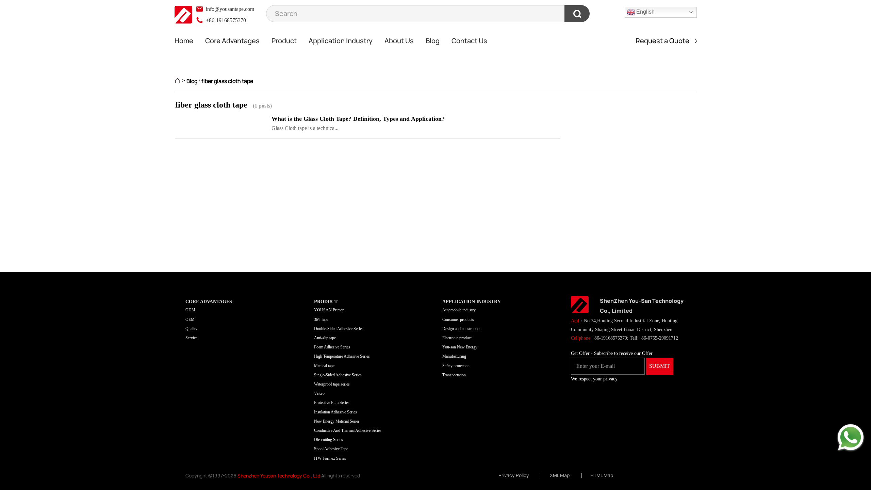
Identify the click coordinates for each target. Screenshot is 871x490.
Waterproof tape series (332, 384)
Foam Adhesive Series (332, 347)
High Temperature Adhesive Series (342, 356)
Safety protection (456, 365)
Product (284, 40)
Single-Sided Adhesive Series (338, 375)
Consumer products (458, 319)
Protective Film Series (331, 402)
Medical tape (324, 365)
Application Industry (341, 40)
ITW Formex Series (330, 458)
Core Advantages (232, 40)
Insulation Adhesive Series (335, 412)
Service (191, 338)
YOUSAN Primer (329, 310)
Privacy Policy (513, 475)
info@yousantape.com (229, 9)
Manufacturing (454, 356)
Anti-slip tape (325, 338)
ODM (190, 310)
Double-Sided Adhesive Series (338, 328)
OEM (190, 319)
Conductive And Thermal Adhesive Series (347, 430)
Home (184, 40)
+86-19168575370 (225, 20)
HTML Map (601, 475)
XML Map (560, 475)
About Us (399, 40)
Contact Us (469, 40)
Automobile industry (459, 310)
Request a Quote (665, 40)
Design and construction (461, 328)
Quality (191, 328)
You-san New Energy (459, 347)
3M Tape (321, 319)
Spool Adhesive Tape (331, 448)
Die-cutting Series (328, 439)
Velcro (319, 393)
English (645, 12)
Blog (433, 40)
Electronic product (457, 338)
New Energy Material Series (337, 421)
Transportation (454, 375)
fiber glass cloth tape (227, 81)
